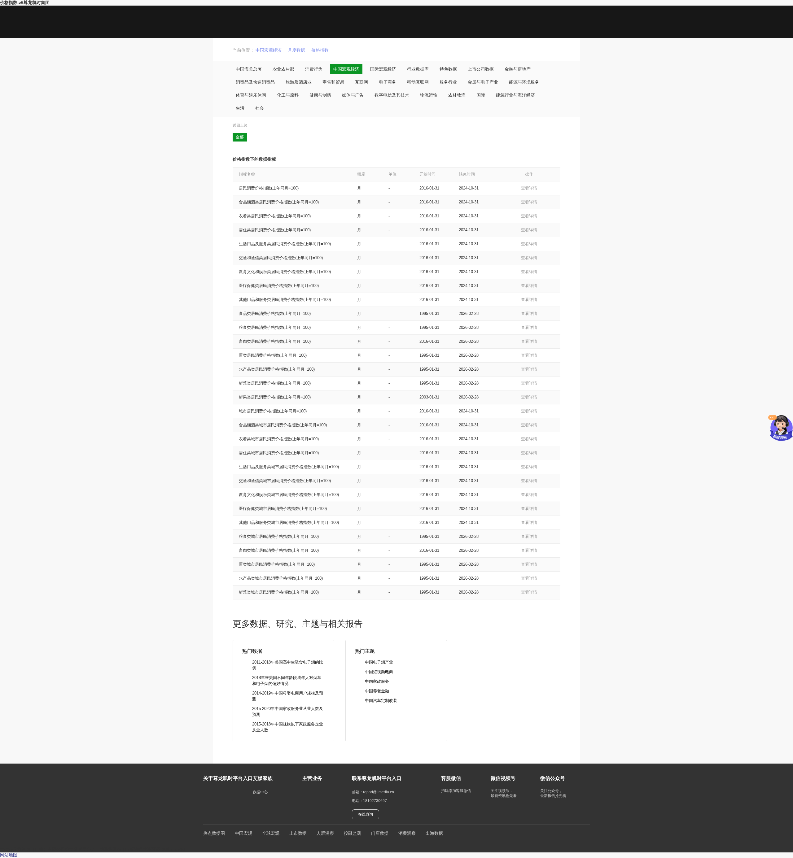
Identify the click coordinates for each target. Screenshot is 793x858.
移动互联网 (418, 82)
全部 (240, 137)
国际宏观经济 (383, 69)
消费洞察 (407, 833)
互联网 (361, 82)
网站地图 (8, 854)
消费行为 (313, 69)
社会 (259, 108)
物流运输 (428, 95)
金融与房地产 (518, 69)
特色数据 (448, 69)
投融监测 (352, 833)
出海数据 (434, 833)
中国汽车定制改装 (381, 700)
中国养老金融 (377, 691)
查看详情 (529, 188)
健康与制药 (320, 95)
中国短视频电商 (379, 671)
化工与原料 (288, 95)
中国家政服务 (377, 681)
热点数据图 (214, 833)
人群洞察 (325, 833)
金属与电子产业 (483, 82)
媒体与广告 (353, 95)
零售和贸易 (333, 82)
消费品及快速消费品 (255, 82)
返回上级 (240, 125)
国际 (480, 95)
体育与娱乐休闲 (251, 95)
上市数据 (298, 833)
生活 (240, 108)
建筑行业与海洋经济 (515, 95)
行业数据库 (418, 69)
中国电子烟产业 (379, 662)
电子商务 (387, 82)
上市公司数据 (481, 69)
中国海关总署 (249, 69)
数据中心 (260, 792)
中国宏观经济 (269, 50)
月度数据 (296, 50)
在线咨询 (365, 814)
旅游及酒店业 (299, 82)
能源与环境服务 (524, 82)
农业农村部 (283, 69)
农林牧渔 (457, 95)
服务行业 (448, 82)
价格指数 (320, 50)
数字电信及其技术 (392, 95)
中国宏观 (243, 833)
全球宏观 (270, 833)
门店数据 (379, 833)
